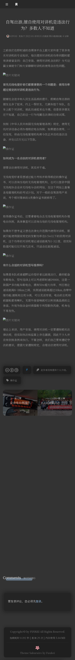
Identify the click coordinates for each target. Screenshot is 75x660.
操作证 (13, 380)
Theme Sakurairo (31, 653)
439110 (13, 36)
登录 (38, 601)
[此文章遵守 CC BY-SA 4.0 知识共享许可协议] (12, 370)
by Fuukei (49, 653)
